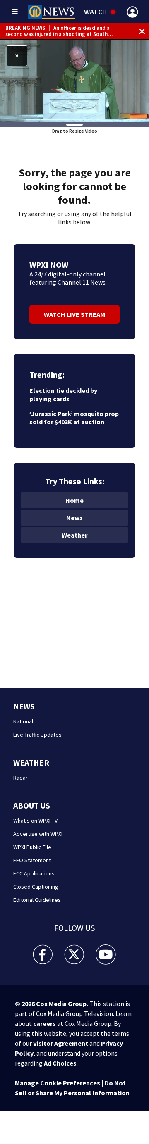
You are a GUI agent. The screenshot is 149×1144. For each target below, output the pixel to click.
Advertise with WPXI (37, 833)
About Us (31, 805)
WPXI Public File (32, 847)
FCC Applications (34, 873)
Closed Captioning (35, 886)
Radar (20, 777)
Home (74, 500)
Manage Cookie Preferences (57, 1083)
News (74, 518)
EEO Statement (32, 860)
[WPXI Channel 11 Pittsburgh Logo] (51, 12)
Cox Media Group (61, 1003)
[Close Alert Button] (143, 31)
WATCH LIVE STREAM (74, 314)
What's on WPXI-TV (35, 820)
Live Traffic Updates (37, 734)
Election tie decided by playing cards (63, 394)
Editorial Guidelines (37, 900)
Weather (74, 535)
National (23, 721)
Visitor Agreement (60, 1043)
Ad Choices (60, 1063)
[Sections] (15, 11)
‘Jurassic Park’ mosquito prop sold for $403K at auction (74, 417)
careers (44, 1023)
